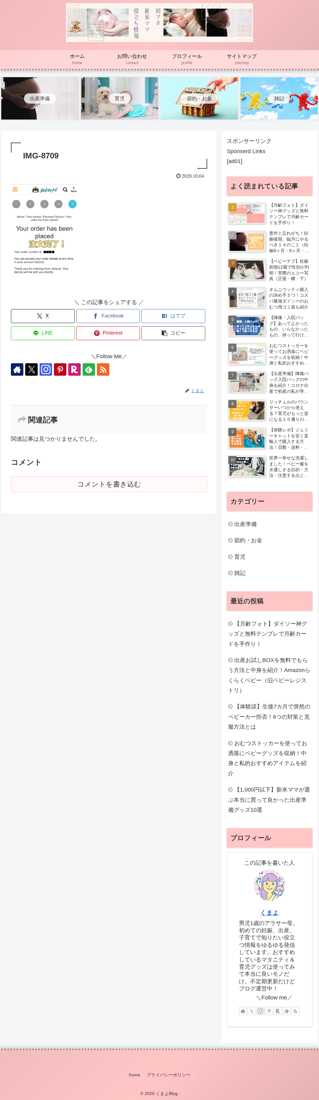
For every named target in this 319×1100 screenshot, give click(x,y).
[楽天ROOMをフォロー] (74, 369)
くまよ (269, 912)
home (134, 1074)
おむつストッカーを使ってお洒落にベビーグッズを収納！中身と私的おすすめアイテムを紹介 (267, 758)
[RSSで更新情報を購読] (103, 369)
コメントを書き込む (109, 484)
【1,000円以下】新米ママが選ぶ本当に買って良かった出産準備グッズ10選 (269, 800)
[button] (173, 333)
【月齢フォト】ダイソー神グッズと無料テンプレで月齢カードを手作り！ (267, 634)
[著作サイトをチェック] (17, 369)
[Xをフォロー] (31, 369)
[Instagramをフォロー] (46, 369)
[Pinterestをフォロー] (60, 369)
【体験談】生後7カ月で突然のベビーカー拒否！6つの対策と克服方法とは (269, 716)
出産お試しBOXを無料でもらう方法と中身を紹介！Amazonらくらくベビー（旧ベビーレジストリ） (269, 675)
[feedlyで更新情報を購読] (89, 369)
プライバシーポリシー (168, 1074)
